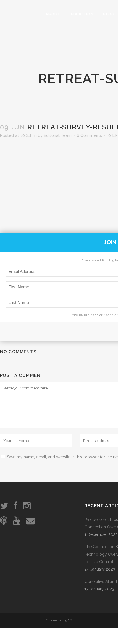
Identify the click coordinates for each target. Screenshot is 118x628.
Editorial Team (58, 135)
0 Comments (89, 135)
